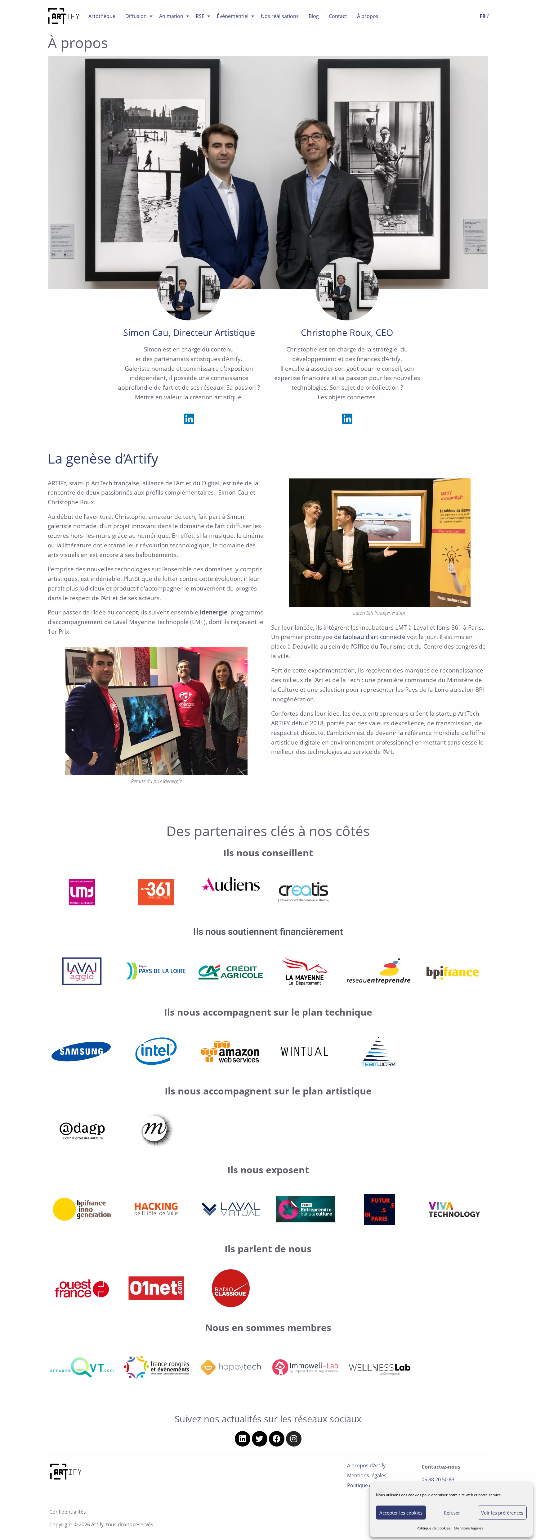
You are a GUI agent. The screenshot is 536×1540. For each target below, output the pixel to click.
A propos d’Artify (366, 1465)
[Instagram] (294, 1439)
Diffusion (136, 16)
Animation (171, 16)
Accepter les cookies (400, 1513)
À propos (367, 16)
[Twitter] (259, 1439)
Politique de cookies (434, 1528)
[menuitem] (101, 16)
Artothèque (101, 16)
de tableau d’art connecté (369, 636)
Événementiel (232, 16)
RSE (200, 16)
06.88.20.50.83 (438, 1479)
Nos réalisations (280, 16)
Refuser (452, 1513)
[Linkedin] (189, 419)
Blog (314, 16)
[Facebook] (276, 1439)
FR (483, 16)
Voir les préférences (502, 1513)
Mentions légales (468, 1528)
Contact (338, 16)
